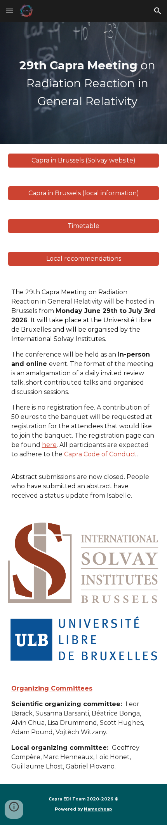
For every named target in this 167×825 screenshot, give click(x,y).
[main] (83, 83)
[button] (9, 10)
